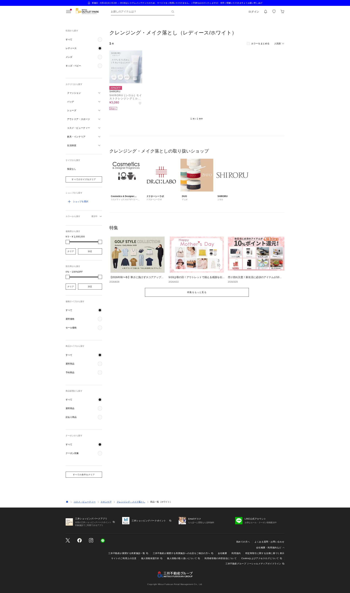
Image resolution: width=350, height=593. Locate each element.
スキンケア (106, 502)
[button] (84, 39)
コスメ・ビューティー (85, 502)
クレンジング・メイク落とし (131, 502)
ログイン (253, 11)
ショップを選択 (80, 201)
